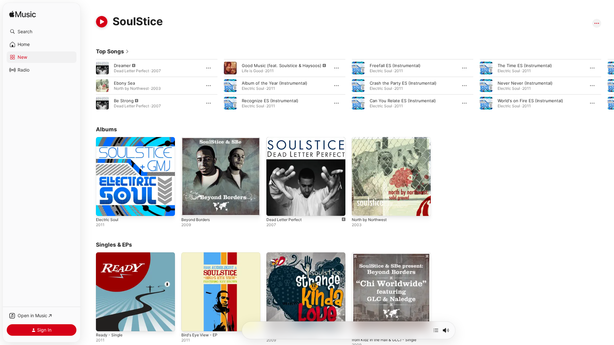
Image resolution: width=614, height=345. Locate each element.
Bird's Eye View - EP (201, 254)
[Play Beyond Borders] (189, 208)
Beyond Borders (197, 139)
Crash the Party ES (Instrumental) (403, 83)
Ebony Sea (124, 83)
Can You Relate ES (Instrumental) (403, 100)
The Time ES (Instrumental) (525, 65)
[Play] (101, 21)
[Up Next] (436, 330)
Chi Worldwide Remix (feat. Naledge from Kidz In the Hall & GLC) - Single (388, 257)
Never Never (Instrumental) (525, 83)
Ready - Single (110, 254)
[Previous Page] (89, 85)
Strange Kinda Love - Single (294, 254)
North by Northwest (372, 139)
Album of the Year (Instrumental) (274, 83)
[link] (112, 51)
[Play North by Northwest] (360, 208)
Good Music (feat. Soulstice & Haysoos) (281, 65)
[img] (22, 14)
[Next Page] (607, 85)
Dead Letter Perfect (286, 139)
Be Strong (124, 100)
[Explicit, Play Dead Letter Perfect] (274, 208)
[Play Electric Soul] (104, 208)
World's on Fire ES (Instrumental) (530, 100)
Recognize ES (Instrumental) (270, 100)
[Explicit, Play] (102, 68)
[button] (41, 31)
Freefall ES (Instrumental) (395, 65)
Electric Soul (108, 139)
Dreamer (122, 65)
